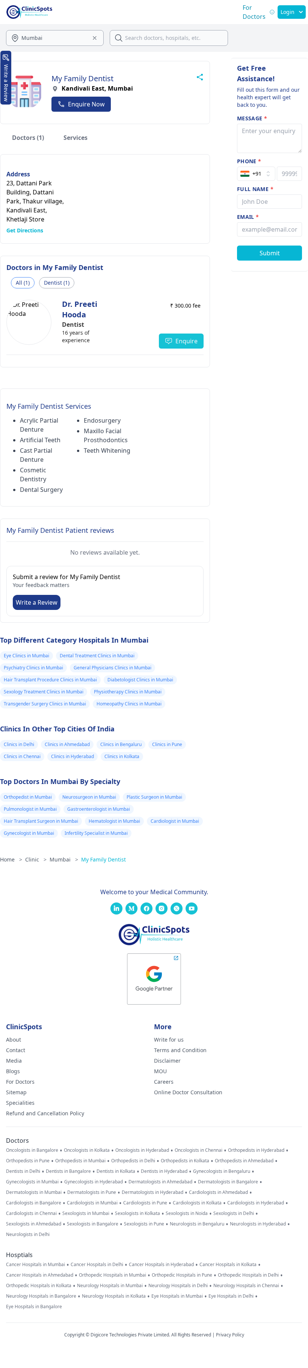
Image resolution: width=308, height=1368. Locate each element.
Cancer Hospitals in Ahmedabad (39, 1275)
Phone (249, 161)
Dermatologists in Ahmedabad (160, 1182)
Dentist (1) (56, 282)
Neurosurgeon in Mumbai (89, 797)
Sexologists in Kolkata (137, 1213)
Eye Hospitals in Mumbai (177, 1296)
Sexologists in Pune (144, 1224)
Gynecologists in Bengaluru (221, 1171)
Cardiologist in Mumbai (175, 821)
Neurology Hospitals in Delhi (178, 1286)
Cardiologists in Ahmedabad (218, 1192)
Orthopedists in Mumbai (80, 1161)
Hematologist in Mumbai (114, 821)
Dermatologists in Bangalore (228, 1182)
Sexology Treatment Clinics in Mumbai (43, 692)
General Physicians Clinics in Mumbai (112, 667)
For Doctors (20, 1081)
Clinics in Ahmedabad (67, 744)
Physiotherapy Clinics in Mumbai (128, 692)
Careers (164, 1081)
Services (75, 137)
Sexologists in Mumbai (85, 1213)
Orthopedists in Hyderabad (256, 1150)
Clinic (36, 859)
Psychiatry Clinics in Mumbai (33, 667)
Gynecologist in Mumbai (29, 833)
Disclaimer (167, 1060)
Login (287, 11)
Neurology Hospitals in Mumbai (110, 1286)
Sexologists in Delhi (233, 1213)
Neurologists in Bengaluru (197, 1224)
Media (14, 1060)
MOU (160, 1071)
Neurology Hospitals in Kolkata (114, 1296)
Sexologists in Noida (187, 1213)
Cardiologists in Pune (145, 1203)
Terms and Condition (180, 1050)
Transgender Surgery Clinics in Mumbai (45, 704)
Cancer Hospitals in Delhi (97, 1265)
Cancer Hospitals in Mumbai (35, 1265)
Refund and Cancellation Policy (45, 1113)
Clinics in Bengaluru (121, 744)
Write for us (169, 1039)
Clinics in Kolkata (121, 756)
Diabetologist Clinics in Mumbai (140, 679)
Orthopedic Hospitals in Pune (182, 1275)
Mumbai (64, 859)
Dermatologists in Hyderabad (152, 1192)
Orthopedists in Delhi (133, 1161)
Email (248, 216)
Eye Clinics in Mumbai (26, 655)
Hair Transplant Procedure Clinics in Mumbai (50, 679)
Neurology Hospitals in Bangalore (41, 1296)
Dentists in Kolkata (116, 1171)
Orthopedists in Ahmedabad (244, 1161)
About (13, 1039)
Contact (15, 1050)
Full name (255, 189)
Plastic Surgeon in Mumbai (154, 797)
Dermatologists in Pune (91, 1192)
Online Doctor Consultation (188, 1092)
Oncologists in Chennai (198, 1150)
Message (252, 118)
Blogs (13, 1071)
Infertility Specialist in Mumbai (96, 833)
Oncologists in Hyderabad (142, 1150)
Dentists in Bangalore (68, 1171)
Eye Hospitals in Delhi (231, 1296)
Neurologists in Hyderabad (258, 1224)
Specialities (20, 1102)
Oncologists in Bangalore (32, 1150)
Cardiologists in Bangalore (33, 1203)
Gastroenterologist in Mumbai (98, 809)
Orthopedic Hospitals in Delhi (248, 1275)
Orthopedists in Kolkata (185, 1161)
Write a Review (36, 602)
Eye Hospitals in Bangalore (34, 1307)
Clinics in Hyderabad (72, 756)
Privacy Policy (230, 1335)
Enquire (186, 341)
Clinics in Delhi (19, 744)
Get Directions (24, 230)
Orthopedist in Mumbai (28, 797)
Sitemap (16, 1092)
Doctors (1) (28, 137)
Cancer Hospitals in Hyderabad (161, 1265)
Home (11, 859)
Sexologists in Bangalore (92, 1224)
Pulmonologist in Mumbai (30, 809)
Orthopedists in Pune (28, 1161)
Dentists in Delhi (23, 1171)
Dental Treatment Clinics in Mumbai (97, 655)
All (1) (23, 282)
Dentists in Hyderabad (164, 1171)
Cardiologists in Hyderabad (255, 1203)
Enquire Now (86, 104)
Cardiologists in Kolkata (197, 1203)
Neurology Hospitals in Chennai (246, 1286)
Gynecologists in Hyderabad (93, 1182)
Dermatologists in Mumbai (34, 1192)
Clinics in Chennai (22, 756)
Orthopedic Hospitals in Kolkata (38, 1286)
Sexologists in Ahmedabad (33, 1224)
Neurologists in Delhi (28, 1235)
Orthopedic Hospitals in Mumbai (112, 1275)
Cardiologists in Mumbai (92, 1203)
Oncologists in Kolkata (87, 1150)
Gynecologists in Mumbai (32, 1182)
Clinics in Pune (167, 744)
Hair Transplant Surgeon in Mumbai (41, 821)
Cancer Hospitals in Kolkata (228, 1265)
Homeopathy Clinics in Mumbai (129, 704)
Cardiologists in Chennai (31, 1213)
